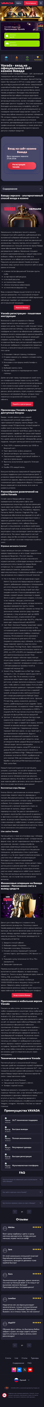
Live (16, 1358)
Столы (24, 1358)
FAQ (29, 1363)
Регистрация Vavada (18, 165)
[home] (7, 3)
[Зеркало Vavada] (22, 215)
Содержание (18, 1363)
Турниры (35, 1358)
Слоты (8, 1358)
